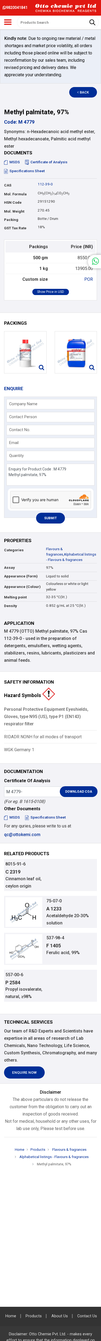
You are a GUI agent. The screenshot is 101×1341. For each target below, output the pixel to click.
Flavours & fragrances (68, 1150)
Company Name (23, 403)
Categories (14, 550)
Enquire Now (24, 1072)
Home (19, 1150)
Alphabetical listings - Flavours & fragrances (54, 1157)
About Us (59, 1316)
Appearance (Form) (21, 576)
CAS (7, 185)
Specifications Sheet (27, 171)
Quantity (16, 455)
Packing (11, 220)
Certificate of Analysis (48, 162)
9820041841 (16, 7)
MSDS (14, 162)
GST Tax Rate (15, 228)
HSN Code (13, 202)
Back (84, 92)
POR (88, 279)
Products (37, 1150)
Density (10, 606)
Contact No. (19, 429)
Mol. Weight (14, 211)
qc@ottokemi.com (22, 834)
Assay (9, 568)
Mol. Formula (15, 194)
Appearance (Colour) (22, 587)
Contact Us (87, 1316)
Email (14, 442)
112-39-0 (45, 184)
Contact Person (23, 416)
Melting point (15, 597)
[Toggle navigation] (8, 22)
